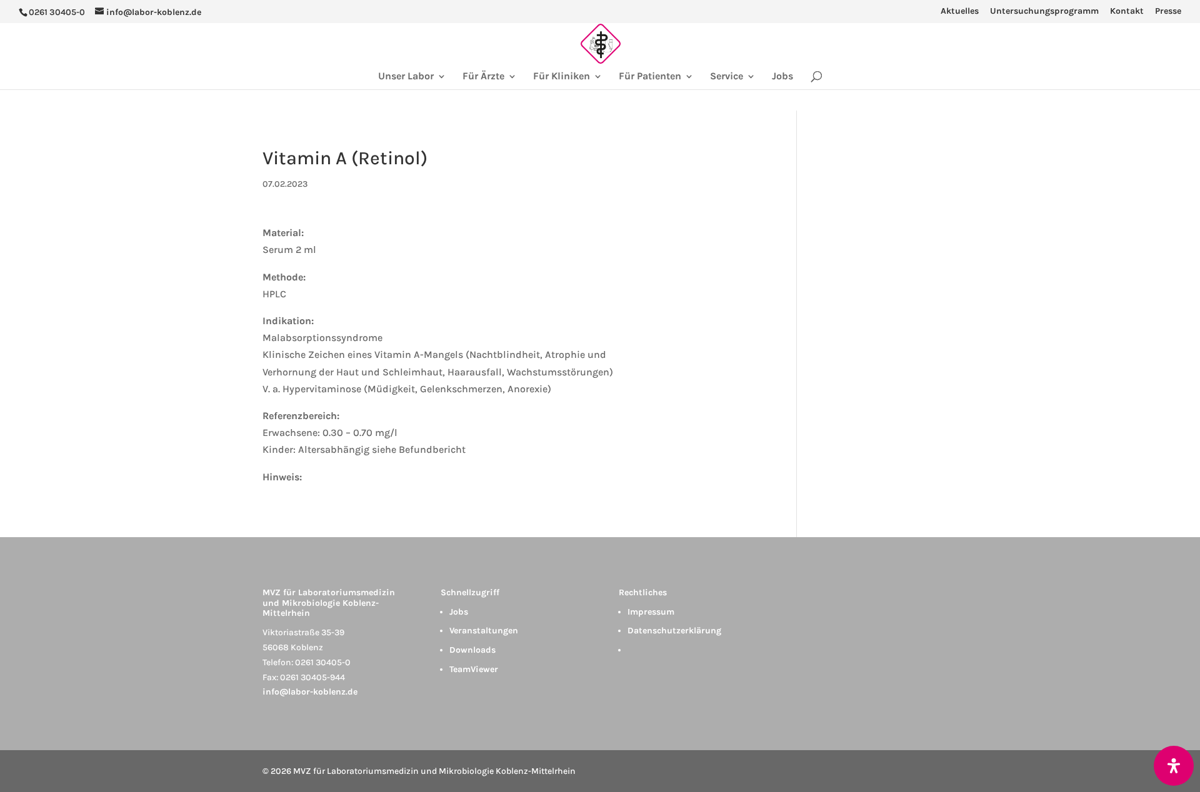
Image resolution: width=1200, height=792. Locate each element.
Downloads (472, 650)
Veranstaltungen (483, 630)
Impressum (651, 611)
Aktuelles (960, 11)
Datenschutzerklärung (674, 630)
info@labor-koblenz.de (310, 691)
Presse (1168, 11)
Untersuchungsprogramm (1044, 11)
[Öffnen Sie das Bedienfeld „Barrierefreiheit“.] (1174, 766)
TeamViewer (473, 669)
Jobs (782, 77)
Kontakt (1127, 11)
